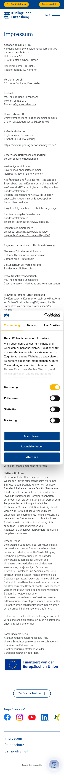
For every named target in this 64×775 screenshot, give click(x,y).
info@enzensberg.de (24, 104)
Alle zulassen (32, 436)
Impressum (13, 738)
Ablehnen (32, 457)
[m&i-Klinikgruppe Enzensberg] (17, 18)
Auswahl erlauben (32, 446)
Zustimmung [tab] (12, 325)
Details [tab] (31, 325)
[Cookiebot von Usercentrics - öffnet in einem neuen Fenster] (45, 315)
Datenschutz (14, 745)
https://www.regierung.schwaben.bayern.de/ (30, 145)
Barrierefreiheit (16, 751)
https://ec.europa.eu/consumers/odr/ (32, 306)
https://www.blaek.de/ (36, 222)
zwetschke (38, 765)
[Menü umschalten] (56, 16)
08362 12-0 (20, 100)
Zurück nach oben (29, 693)
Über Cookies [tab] (51, 325)
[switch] (55, 398)
